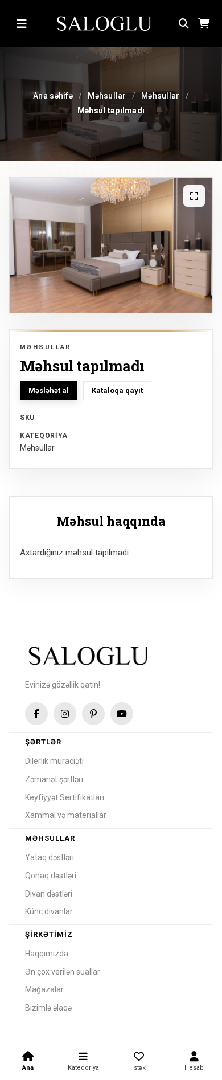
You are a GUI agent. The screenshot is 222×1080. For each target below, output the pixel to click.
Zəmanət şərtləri (54, 779)
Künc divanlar (49, 911)
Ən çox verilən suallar (62, 971)
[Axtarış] (184, 24)
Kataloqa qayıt (117, 390)
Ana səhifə (53, 95)
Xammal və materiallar (65, 815)
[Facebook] (36, 713)
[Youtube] (121, 713)
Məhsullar (107, 95)
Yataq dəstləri (49, 857)
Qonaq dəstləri (50, 875)
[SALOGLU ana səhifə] (104, 24)
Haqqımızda (46, 953)
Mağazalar (44, 989)
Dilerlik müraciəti (54, 761)
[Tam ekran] (194, 196)
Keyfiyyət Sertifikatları (64, 797)
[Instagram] (65, 713)
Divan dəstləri (48, 893)
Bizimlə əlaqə (48, 1007)
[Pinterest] (93, 713)
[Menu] (21, 23)
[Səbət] (203, 24)
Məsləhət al (48, 390)
